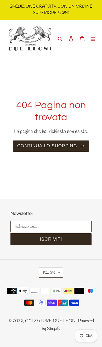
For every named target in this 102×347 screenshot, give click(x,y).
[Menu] (93, 38)
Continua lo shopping (47, 146)
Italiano (49, 272)
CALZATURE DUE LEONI (51, 321)
